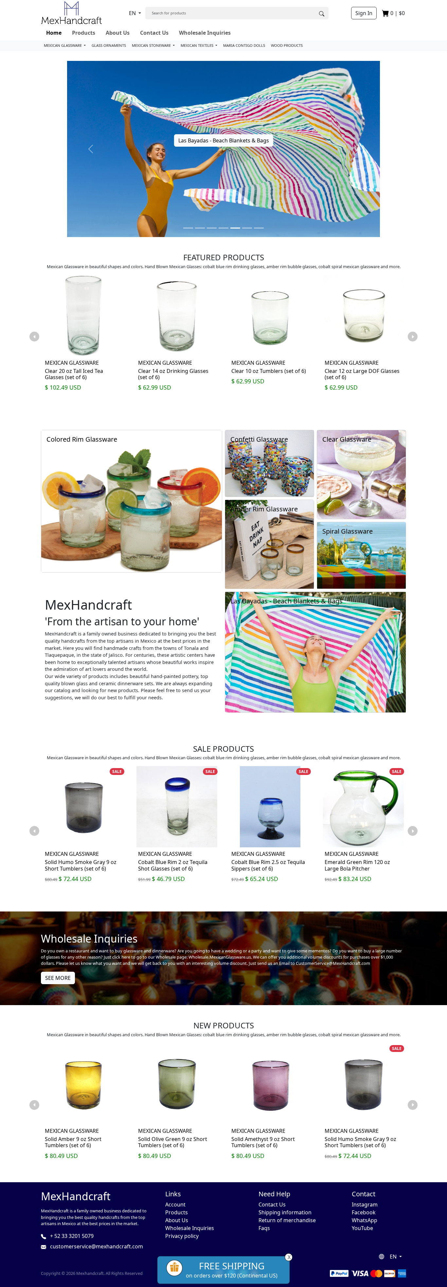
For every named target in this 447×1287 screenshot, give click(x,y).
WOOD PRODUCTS (287, 45)
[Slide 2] (200, 228)
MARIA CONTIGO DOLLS (244, 45)
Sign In (363, 13)
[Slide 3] (212, 228)
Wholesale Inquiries (205, 32)
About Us (118, 32)
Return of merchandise (287, 1220)
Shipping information (285, 1212)
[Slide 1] (188, 228)
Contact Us (154, 32)
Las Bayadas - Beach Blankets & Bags (223, 140)
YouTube (362, 1228)
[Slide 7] (259, 228)
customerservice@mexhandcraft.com (96, 1246)
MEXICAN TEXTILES (197, 45)
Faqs (264, 1228)
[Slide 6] (247, 228)
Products (83, 32)
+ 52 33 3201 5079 (71, 1236)
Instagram (365, 1204)
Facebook (364, 1212)
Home (54, 32)
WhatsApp (364, 1220)
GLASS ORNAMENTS (109, 45)
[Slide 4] (223, 228)
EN (133, 13)
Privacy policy (182, 1236)
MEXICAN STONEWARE (152, 45)
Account (175, 1204)
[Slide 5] (235, 228)
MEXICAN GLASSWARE (63, 45)
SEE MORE (58, 978)
